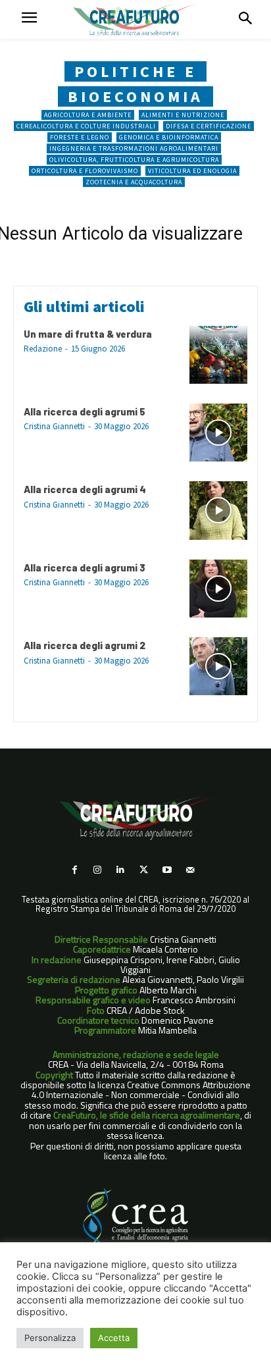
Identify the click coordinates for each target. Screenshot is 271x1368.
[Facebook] (74, 870)
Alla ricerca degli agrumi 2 (84, 645)
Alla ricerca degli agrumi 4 (85, 489)
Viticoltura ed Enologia (192, 171)
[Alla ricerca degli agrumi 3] (218, 589)
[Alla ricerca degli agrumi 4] (218, 510)
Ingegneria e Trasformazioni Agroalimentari (133, 148)
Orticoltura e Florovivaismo (85, 171)
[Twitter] (144, 870)
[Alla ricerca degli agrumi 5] (218, 432)
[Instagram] (97, 870)
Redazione (43, 348)
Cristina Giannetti (54, 426)
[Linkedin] (120, 870)
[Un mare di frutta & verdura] (218, 355)
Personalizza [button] (50, 1337)
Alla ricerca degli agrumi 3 (84, 567)
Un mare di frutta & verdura (88, 334)
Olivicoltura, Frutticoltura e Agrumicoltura (134, 159)
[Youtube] (167, 870)
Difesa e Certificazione (208, 126)
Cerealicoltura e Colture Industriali (86, 126)
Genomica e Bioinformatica (168, 137)
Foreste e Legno (79, 137)
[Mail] (190, 870)
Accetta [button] (114, 1337)
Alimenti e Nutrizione (182, 115)
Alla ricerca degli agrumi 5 (84, 411)
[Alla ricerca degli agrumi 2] (218, 666)
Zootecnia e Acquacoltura (134, 182)
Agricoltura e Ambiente (88, 115)
